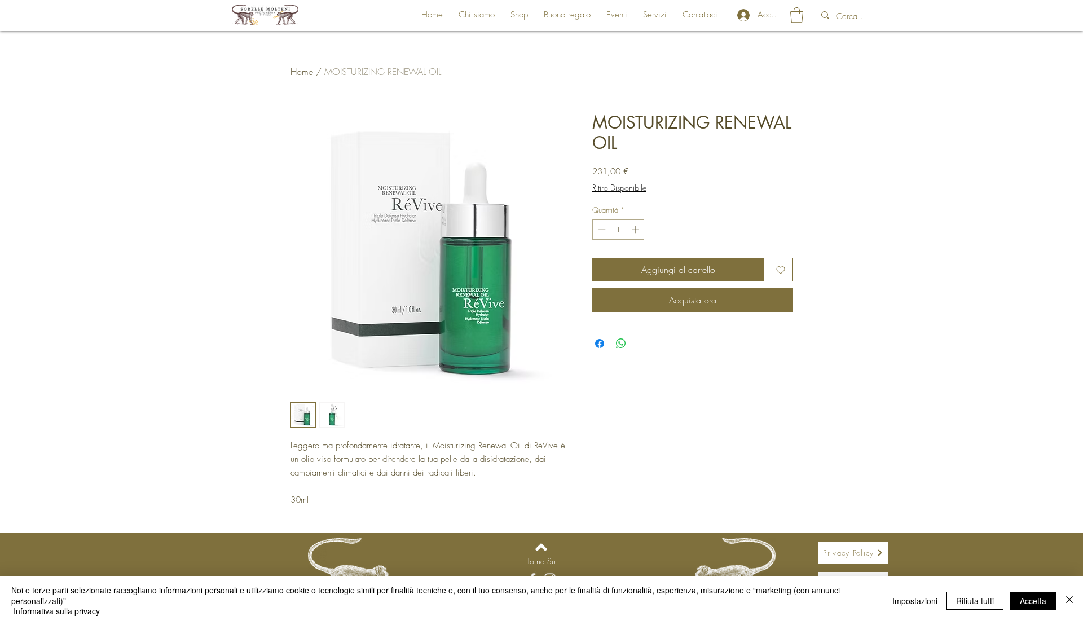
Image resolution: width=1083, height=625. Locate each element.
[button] (796, 15)
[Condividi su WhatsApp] (621, 343)
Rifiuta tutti (975, 600)
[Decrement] (600, 229)
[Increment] (636, 229)
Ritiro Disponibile (619, 187)
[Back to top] (541, 547)
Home (301, 71)
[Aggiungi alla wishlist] (781, 269)
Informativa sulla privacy (57, 611)
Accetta (1033, 600)
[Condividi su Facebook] (599, 343)
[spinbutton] (618, 229)
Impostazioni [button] (914, 600)
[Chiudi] (1069, 600)
